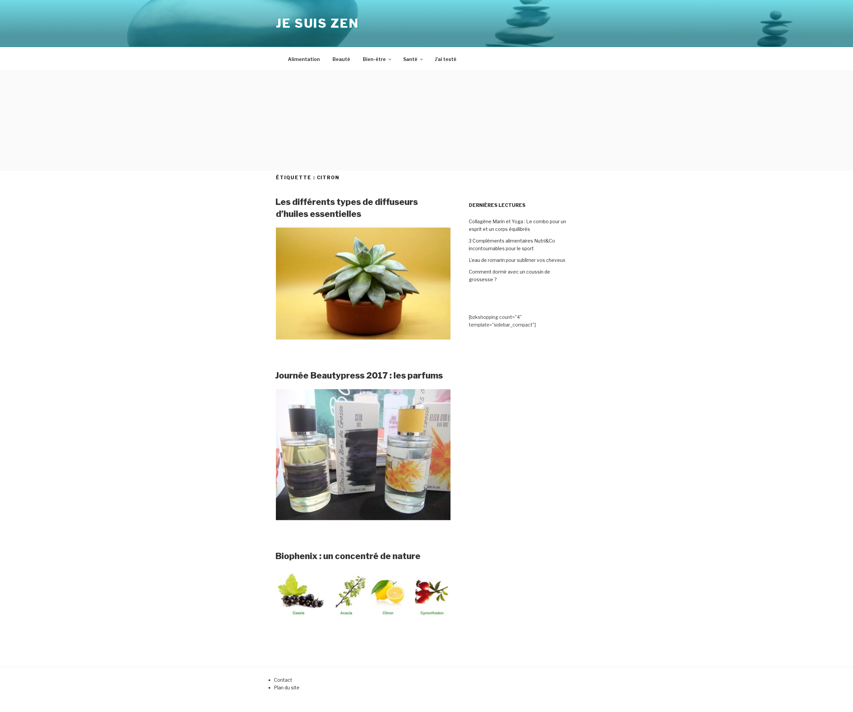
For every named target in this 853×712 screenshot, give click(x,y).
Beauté (341, 59)
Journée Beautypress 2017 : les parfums (359, 375)
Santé (410, 59)
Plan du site (287, 687)
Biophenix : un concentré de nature (348, 556)
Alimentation (304, 59)
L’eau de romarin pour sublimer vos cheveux (517, 260)
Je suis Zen (317, 23)
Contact (283, 680)
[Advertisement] (426, 121)
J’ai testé (445, 59)
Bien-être (374, 59)
